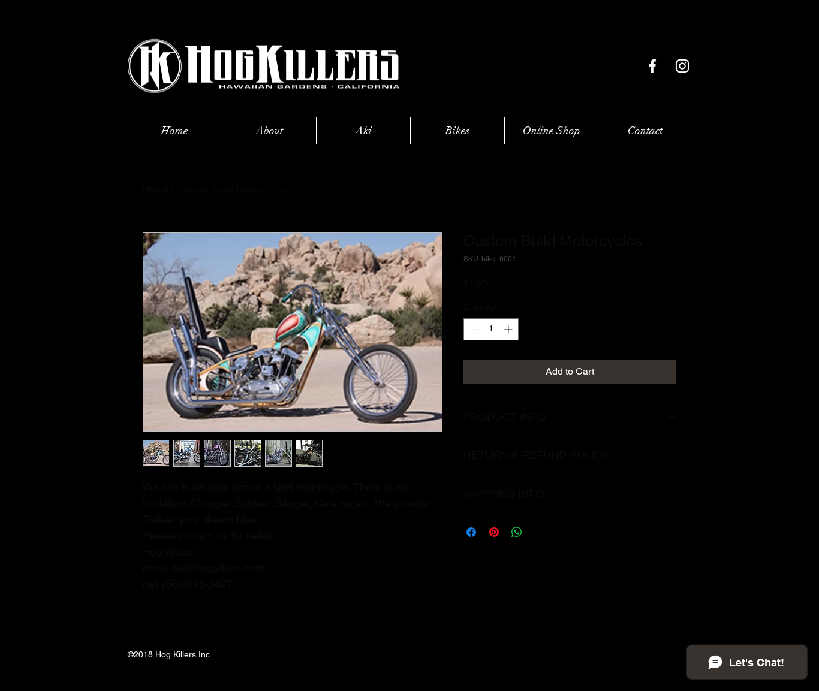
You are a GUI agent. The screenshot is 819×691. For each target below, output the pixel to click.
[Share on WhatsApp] (517, 532)
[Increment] (509, 329)
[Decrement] (472, 329)
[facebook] (652, 66)
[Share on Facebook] (471, 532)
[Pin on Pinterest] (494, 532)
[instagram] (682, 66)
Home (155, 188)
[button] (551, 130)
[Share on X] (539, 532)
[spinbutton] (491, 329)
